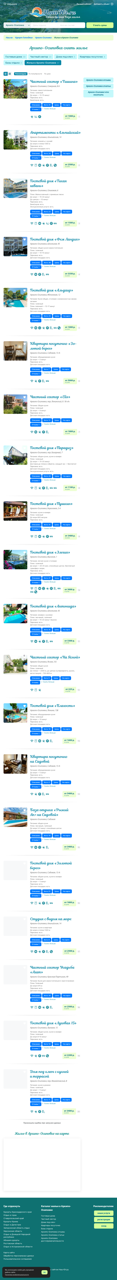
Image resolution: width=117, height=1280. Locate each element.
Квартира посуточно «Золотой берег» (53, 346)
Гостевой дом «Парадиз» (52, 447)
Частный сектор (40, 56)
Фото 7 (46, 369)
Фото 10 (47, 1044)
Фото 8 (47, 940)
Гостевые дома (15, 56)
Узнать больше (50, 109)
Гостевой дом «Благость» (52, 705)
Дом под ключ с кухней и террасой (49, 1074)
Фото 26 (47, 153)
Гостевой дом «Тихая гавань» (48, 183)
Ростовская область (13, 1243)
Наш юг (9, 38)
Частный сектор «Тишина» (54, 81)
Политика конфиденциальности (17, 1275)
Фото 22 (47, 212)
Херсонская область (13, 1231)
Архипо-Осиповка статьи (98, 86)
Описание (36, 105)
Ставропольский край (14, 1218)
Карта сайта (9, 1252)
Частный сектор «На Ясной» (55, 657)
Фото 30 (47, 995)
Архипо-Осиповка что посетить (98, 93)
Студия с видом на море (51, 919)
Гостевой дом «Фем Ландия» (55, 239)
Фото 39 (47, 263)
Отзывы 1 (36, 109)
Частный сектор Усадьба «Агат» (52, 969)
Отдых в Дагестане (12, 1225)
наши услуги (103, 1213)
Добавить (102, 4)
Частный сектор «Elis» (50, 396)
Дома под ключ (65, 56)
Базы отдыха (13, 62)
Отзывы (35, 682)
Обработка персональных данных (19, 1256)
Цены (57, 105)
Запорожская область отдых (17, 1228)
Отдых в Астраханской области (18, 1246)
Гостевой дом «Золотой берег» (51, 865)
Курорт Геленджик (24, 38)
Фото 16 (47, 630)
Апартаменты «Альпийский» (55, 132)
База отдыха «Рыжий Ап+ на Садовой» (49, 812)
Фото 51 (47, 891)
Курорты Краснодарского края (18, 1212)
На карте (66, 105)
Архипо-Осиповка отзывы (98, 80)
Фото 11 (47, 1100)
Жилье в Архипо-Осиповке (43, 62)
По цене (47, 74)
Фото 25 (47, 316)
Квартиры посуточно (92, 56)
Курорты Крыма (11, 1221)
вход (103, 1226)
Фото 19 (47, 729)
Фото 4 (47, 782)
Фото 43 (47, 476)
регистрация (103, 1220)
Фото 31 (47, 105)
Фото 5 (47, 678)
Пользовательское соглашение (18, 1259)
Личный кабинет (84, 4)
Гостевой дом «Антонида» (53, 606)
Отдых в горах (10, 1215)
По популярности (35, 74)
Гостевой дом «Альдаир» (51, 290)
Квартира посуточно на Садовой (49, 759)
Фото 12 (47, 420)
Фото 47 (47, 578)
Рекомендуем (20, 74)
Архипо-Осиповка (43, 38)
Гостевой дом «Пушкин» (51, 503)
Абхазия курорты (11, 1240)
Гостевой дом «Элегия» (50, 552)
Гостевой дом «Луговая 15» (53, 1023)
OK (44, 1272)
